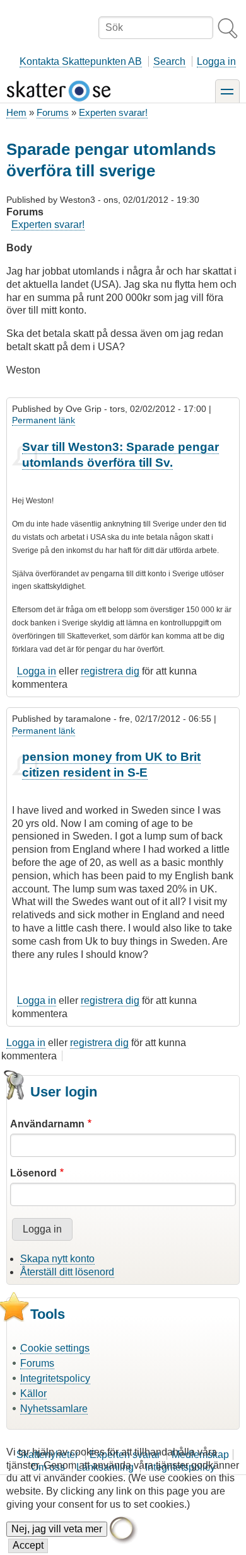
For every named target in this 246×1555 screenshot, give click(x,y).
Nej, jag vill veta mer (56, 1529)
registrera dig (110, 671)
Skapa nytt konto (57, 1258)
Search (169, 61)
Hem (16, 112)
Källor (33, 1393)
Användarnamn (47, 1124)
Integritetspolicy (55, 1378)
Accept (28, 1545)
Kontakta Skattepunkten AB (81, 61)
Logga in (216, 61)
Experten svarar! (113, 112)
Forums (53, 112)
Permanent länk (43, 420)
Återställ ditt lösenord (67, 1272)
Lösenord (33, 1173)
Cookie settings (55, 1348)
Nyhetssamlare (54, 1408)
